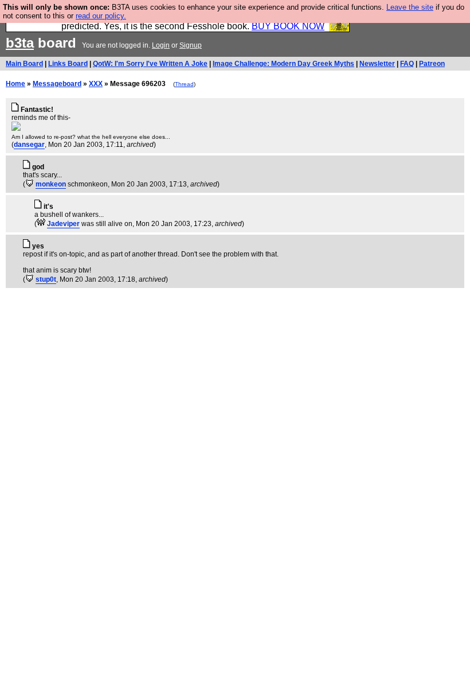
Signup (190, 45)
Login (161, 45)
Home (15, 84)
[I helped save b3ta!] (29, 184)
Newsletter (377, 64)
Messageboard (57, 84)
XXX (96, 84)
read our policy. (101, 15)
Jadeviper (63, 224)
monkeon (51, 184)
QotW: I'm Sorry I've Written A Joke (150, 64)
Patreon (432, 64)
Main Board (24, 64)
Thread (184, 84)
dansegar (29, 145)
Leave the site (409, 7)
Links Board (68, 64)
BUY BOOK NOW (288, 26)
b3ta (20, 42)
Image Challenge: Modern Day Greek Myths (283, 64)
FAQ (407, 64)
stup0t (46, 279)
